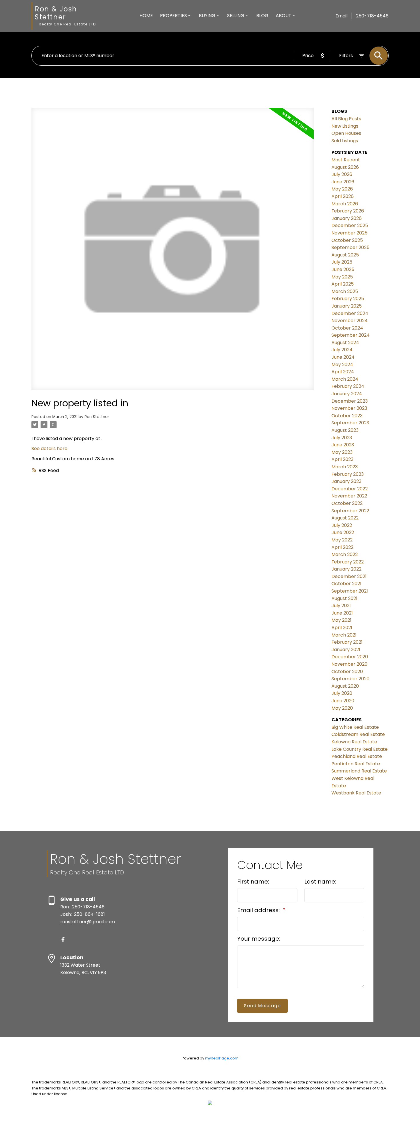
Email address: (259, 910)
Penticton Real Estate (355, 763)
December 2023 (349, 401)
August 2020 (345, 686)
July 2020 (341, 693)
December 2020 (349, 656)
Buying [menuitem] (207, 15)
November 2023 (349, 408)
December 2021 (349, 576)
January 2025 (346, 306)
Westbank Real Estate (356, 793)
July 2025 (341, 262)
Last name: (320, 882)
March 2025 (344, 291)
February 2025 (347, 298)
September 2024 (350, 335)
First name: (253, 882)
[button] (63, 939)
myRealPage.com (222, 1058)
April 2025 (342, 284)
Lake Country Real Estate (359, 749)
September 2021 (349, 591)
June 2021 (342, 613)
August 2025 (345, 255)
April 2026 (342, 196)
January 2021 (345, 649)
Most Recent (345, 159)
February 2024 (347, 386)
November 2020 (349, 664)
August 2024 (345, 342)
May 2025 (342, 277)
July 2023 (341, 437)
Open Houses (346, 133)
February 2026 (347, 211)
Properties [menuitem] (173, 15)
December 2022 (349, 488)
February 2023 (347, 474)
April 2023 (342, 459)
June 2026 (342, 181)
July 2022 (341, 525)
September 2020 (350, 678)
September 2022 (350, 510)
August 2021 (344, 598)
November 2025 (349, 233)
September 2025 (350, 247)
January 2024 (346, 393)
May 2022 (342, 540)
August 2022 (345, 518)
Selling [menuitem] (235, 15)
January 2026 (346, 218)
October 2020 (347, 671)
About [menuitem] (283, 15)
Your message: (258, 939)
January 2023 (346, 481)
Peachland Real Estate (356, 756)
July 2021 (341, 605)
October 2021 (346, 583)
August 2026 (345, 167)
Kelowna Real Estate (354, 741)
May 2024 (342, 364)
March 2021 (344, 635)
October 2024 (347, 328)
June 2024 (343, 357)
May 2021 (341, 620)
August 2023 (345, 430)
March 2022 (344, 554)
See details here (49, 448)
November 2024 (349, 320)
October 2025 (347, 240)
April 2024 (342, 371)
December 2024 (349, 313)
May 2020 (342, 708)
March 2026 (344, 203)
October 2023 (347, 415)
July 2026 (341, 174)
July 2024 (342, 349)
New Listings (344, 126)
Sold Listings (344, 140)
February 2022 (347, 562)
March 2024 (344, 379)
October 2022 (347, 503)
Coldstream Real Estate (358, 734)
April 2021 (341, 627)
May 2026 (342, 189)
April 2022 (342, 547)
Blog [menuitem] (262, 15)
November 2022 (349, 496)
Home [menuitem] (146, 15)
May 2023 (342, 452)
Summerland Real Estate (359, 771)
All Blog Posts (346, 118)
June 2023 (342, 444)
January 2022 (346, 569)
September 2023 (350, 423)
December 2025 (349, 225)
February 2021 (347, 642)
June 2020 (342, 700)
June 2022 (342, 532)
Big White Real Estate (355, 727)
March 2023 (344, 466)
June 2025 (342, 269)
